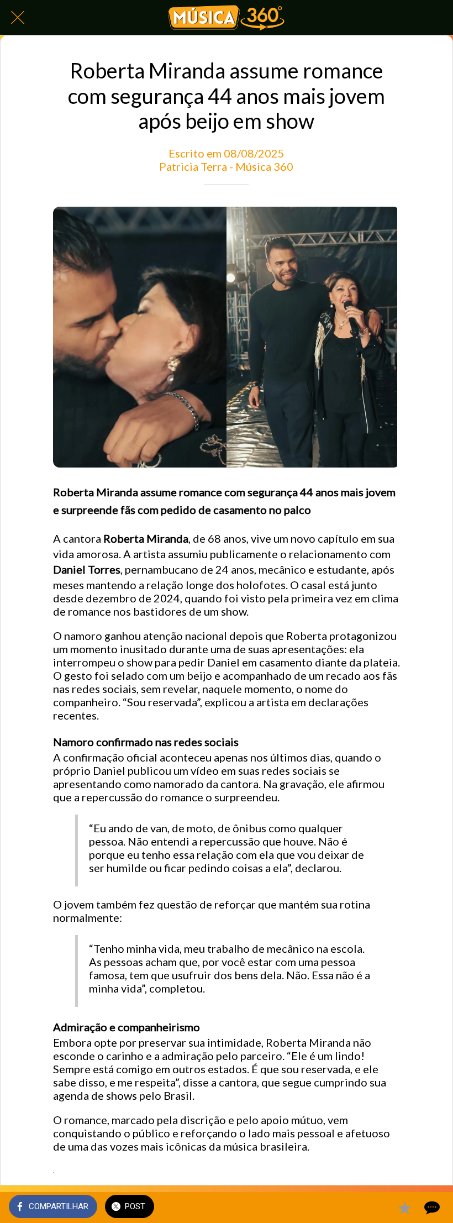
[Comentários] (431, 1207)
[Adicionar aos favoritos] (404, 1207)
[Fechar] (17, 17)
